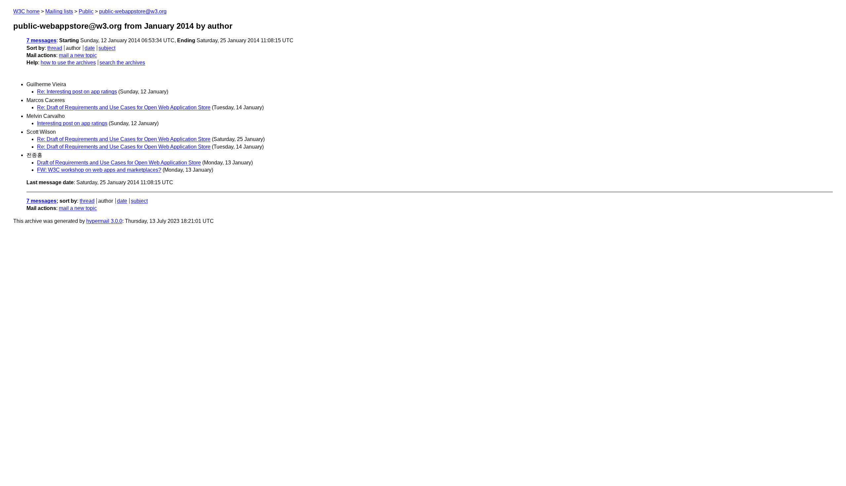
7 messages (41, 40)
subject (106, 48)
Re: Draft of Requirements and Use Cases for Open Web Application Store (124, 107)
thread (54, 48)
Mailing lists (59, 11)
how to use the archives (68, 62)
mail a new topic (78, 55)
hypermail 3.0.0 (104, 221)
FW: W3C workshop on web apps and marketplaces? (99, 170)
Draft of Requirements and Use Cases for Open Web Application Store (119, 162)
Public (86, 11)
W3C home (26, 11)
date (90, 48)
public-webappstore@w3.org (133, 11)
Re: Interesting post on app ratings (77, 91)
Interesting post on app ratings (72, 123)
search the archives (122, 62)
